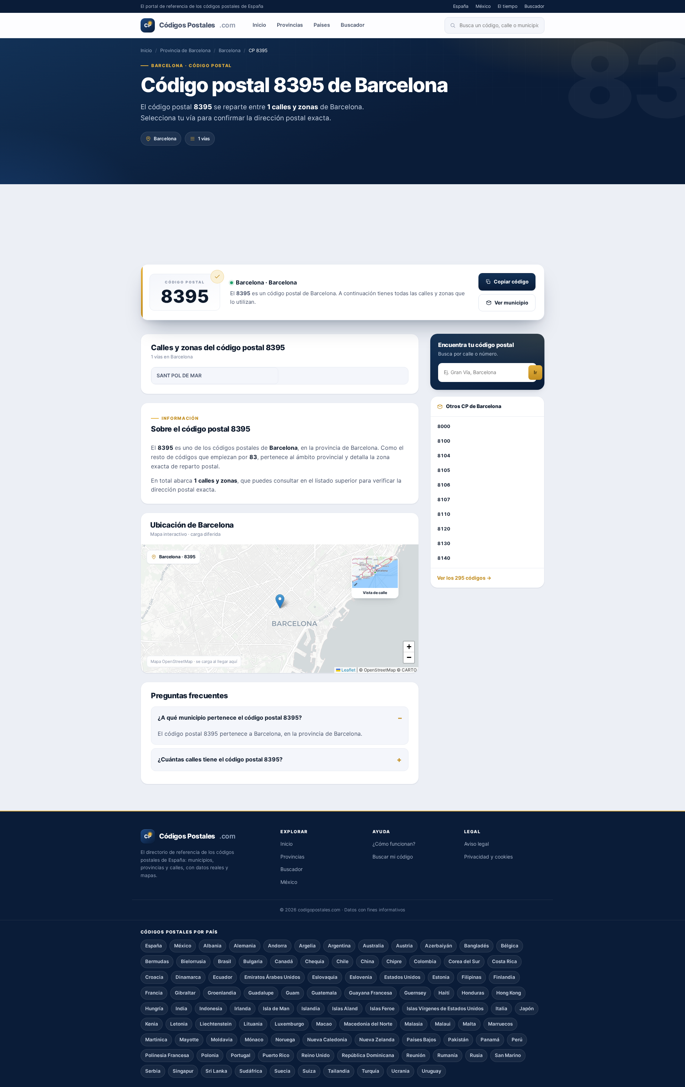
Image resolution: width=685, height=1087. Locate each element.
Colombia (425, 961)
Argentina (339, 945)
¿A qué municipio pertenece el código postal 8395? (230, 717)
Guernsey (415, 993)
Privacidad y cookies (488, 857)
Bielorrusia (193, 961)
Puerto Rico (276, 1055)
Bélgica (509, 945)
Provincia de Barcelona (185, 50)
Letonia (179, 1024)
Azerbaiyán (438, 945)
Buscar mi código (392, 857)
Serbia (153, 1071)
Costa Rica (504, 961)
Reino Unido (315, 1055)
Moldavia (222, 1039)
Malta (469, 1024)
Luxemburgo (289, 1024)
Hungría (154, 1008)
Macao (324, 1024)
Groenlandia (222, 993)
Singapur (183, 1071)
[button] (279, 601)
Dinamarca (188, 977)
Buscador (534, 6)
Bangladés (476, 945)
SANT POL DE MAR (179, 375)
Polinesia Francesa (167, 1055)
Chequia (314, 961)
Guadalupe (261, 993)
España (460, 6)
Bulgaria (253, 961)
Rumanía (447, 1055)
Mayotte (189, 1039)
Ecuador (222, 977)
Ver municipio (511, 303)
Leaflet (347, 670)
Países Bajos (421, 1039)
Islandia (310, 1008)
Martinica (156, 1039)
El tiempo (507, 6)
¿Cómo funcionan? (393, 844)
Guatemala (324, 993)
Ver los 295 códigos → (464, 578)
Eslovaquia (325, 977)
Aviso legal (476, 844)
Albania (212, 945)
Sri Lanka (216, 1071)
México (483, 6)
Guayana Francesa (370, 993)
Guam (292, 993)
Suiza (309, 1071)
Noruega (285, 1039)
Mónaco (254, 1039)
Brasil (224, 961)
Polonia (210, 1055)
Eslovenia (361, 977)
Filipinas (471, 977)
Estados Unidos (402, 977)
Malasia (414, 1024)
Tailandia (339, 1071)
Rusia (476, 1055)
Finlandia (504, 977)
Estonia (441, 977)
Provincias (290, 25)
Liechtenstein (216, 1024)
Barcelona (229, 50)
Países (322, 25)
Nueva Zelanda (377, 1039)
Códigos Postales (189, 25)
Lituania (253, 1024)
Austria (404, 945)
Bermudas (157, 961)
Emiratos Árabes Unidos (272, 977)
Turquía (370, 1071)
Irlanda (242, 1008)
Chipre (394, 961)
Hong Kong (508, 993)
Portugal (240, 1055)
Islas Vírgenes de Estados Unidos (445, 1008)
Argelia (307, 945)
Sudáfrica (250, 1071)
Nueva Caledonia (327, 1039)
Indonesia (210, 1008)
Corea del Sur (464, 961)
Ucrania (400, 1071)
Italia (501, 1008)
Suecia (282, 1071)
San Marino (508, 1055)
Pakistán (458, 1039)
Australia (373, 945)
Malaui (443, 1024)
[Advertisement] (342, 211)
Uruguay (431, 1071)
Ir (535, 373)
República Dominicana (368, 1055)
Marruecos (500, 1024)
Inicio (259, 25)
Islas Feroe (382, 1008)
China (367, 961)
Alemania (245, 945)
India (181, 1008)
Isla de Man (276, 1008)
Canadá (284, 961)
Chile (342, 961)
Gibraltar (185, 993)
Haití (444, 993)
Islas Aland (345, 1008)
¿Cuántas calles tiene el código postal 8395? (220, 759)
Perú (517, 1039)
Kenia (151, 1024)
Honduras (473, 993)
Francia (154, 993)
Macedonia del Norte (368, 1024)
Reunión (415, 1055)
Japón (526, 1008)
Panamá (490, 1039)
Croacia (154, 977)
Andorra (277, 945)
